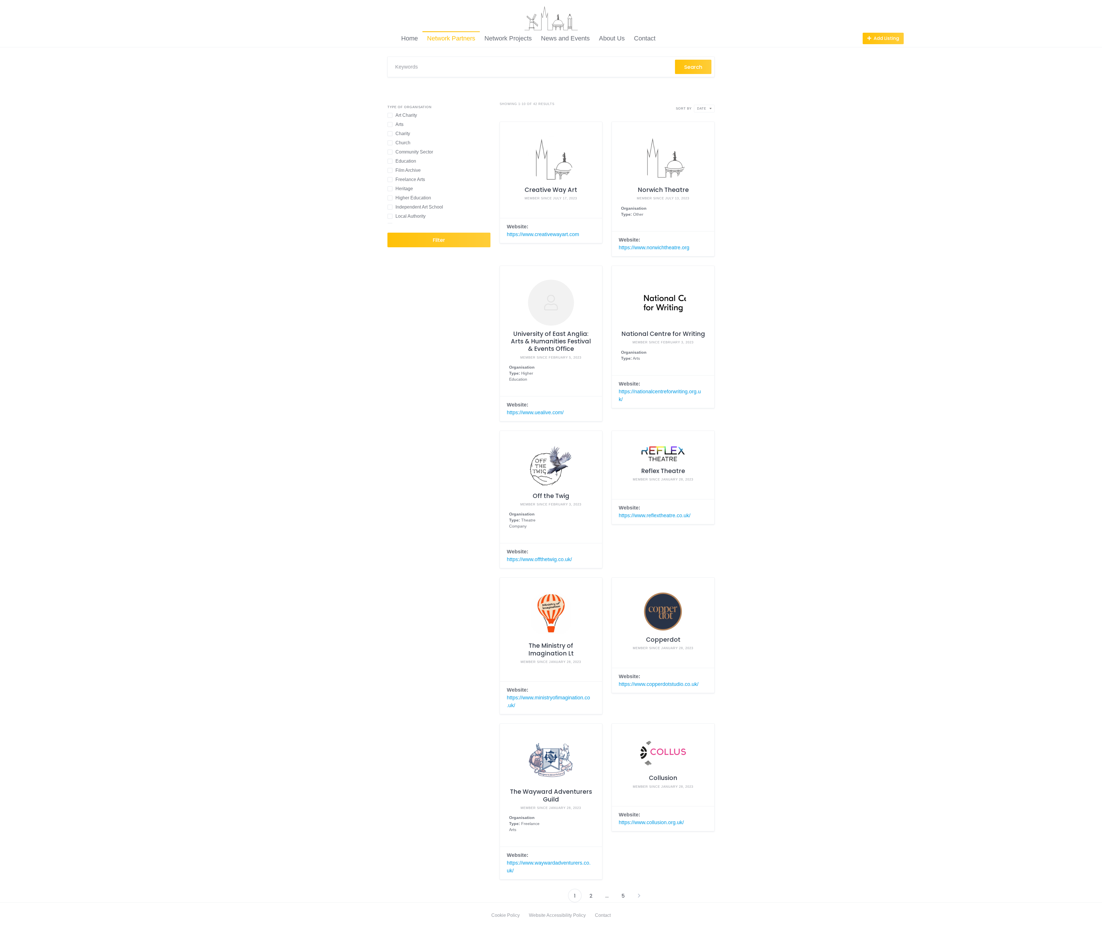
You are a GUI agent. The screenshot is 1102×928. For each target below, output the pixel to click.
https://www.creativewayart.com (543, 234)
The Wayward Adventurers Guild (551, 795)
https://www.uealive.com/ (535, 412)
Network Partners (451, 38)
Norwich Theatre (663, 190)
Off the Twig (551, 496)
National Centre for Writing (663, 334)
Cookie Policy (505, 915)
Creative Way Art (551, 190)
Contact (644, 38)
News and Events (565, 38)
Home (409, 38)
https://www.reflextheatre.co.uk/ (654, 515)
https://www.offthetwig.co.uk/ (539, 559)
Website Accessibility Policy (557, 915)
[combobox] (704, 108)
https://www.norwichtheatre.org (654, 247)
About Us (612, 38)
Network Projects (508, 38)
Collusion (663, 778)
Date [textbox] (701, 108)
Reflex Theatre (663, 471)
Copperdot (663, 639)
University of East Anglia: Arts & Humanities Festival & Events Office (551, 341)
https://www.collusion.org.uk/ (651, 822)
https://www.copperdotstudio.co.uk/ (659, 684)
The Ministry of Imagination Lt (551, 649)
